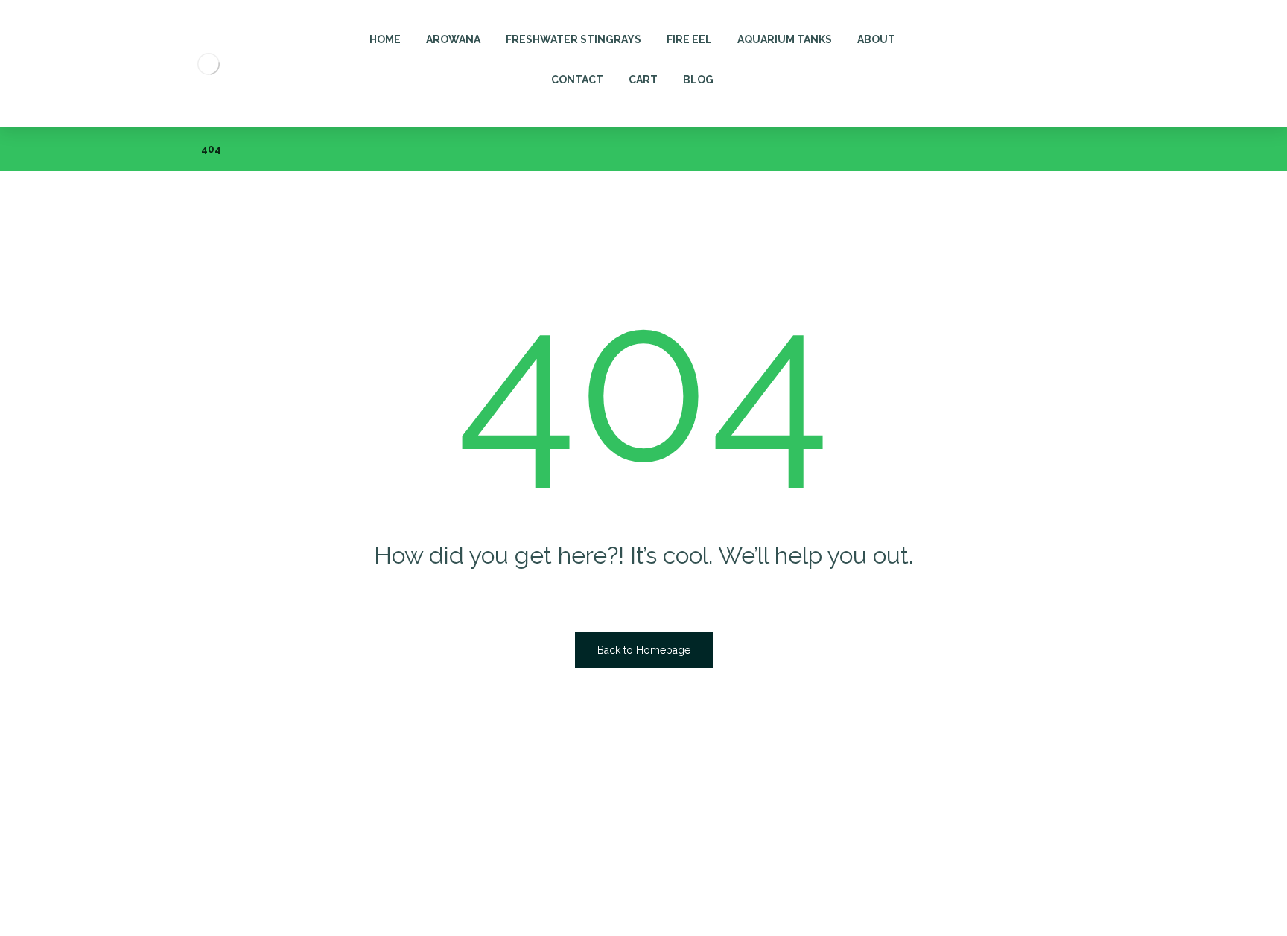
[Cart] (1040, 31)
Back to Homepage (643, 650)
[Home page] (171, 149)
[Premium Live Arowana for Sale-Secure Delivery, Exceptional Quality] (208, 63)
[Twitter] (129, 905)
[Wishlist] (1074, 31)
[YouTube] (188, 905)
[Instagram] (159, 905)
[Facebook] (99, 905)
